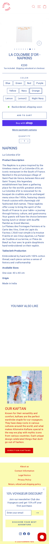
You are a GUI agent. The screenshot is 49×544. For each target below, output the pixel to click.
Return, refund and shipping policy (24, 484)
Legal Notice (24, 475)
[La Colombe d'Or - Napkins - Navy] (4, 357)
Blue (8, 83)
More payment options (24, 129)
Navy (24, 90)
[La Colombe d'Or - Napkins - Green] (8, 355)
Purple (39, 83)
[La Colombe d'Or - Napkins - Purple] (14, 355)
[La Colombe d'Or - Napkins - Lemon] (11, 357)
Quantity (24, 136)
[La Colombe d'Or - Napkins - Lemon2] (14, 357)
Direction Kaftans (19, 450)
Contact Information (24, 471)
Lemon (9, 98)
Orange (36, 90)
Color (24, 78)
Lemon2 (22, 98)
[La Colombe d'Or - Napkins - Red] (11, 355)
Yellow (12, 90)
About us (24, 466)
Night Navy (38, 98)
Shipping (20, 68)
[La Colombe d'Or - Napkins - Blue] (4, 355)
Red (29, 83)
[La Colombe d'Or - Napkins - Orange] (8, 357)
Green (19, 83)
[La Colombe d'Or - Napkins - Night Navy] (17, 357)
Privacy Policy (24, 480)
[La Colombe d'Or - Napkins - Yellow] (17, 355)
